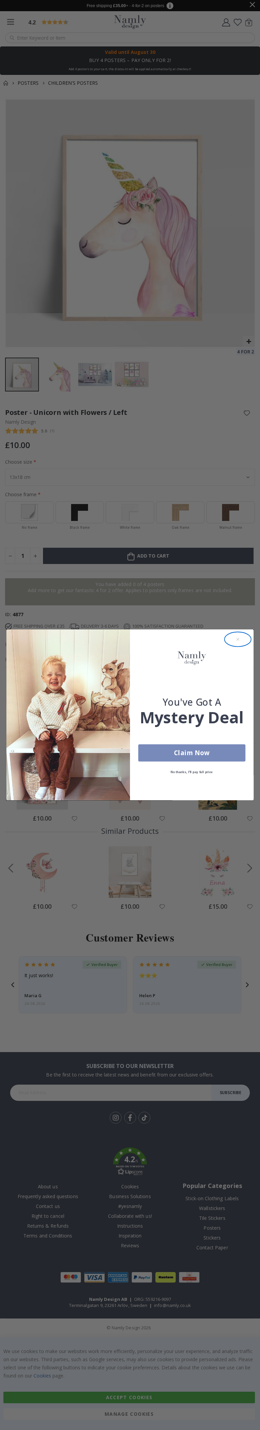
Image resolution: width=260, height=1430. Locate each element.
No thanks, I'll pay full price (192, 772)
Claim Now (192, 753)
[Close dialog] (237, 639)
